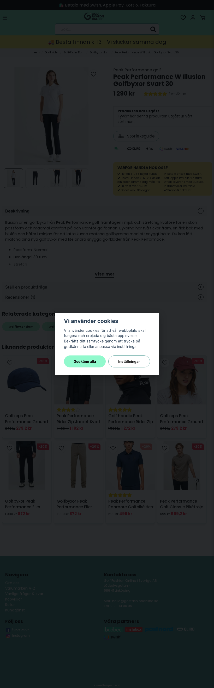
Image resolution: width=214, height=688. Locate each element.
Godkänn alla (85, 361)
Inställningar (129, 361)
